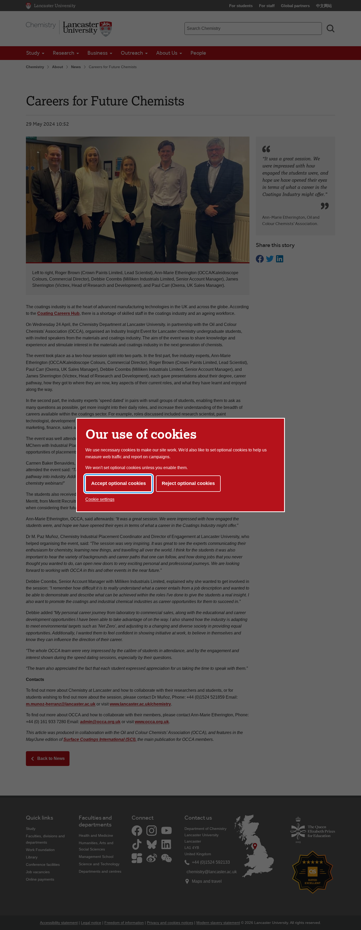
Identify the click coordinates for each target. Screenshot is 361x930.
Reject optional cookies (188, 483)
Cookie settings (99, 499)
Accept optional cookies (118, 483)
